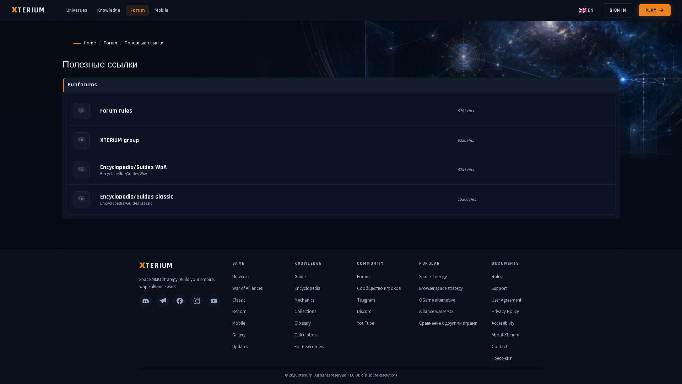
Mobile (161, 10)
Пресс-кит (502, 358)
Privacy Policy (505, 311)
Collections (305, 311)
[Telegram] (162, 300)
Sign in (618, 10)
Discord (364, 311)
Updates (240, 347)
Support (499, 288)
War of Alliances (247, 288)
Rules (497, 277)
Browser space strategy (441, 288)
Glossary (302, 323)
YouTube (365, 323)
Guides (300, 277)
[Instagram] (196, 300)
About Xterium (505, 335)
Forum (137, 10)
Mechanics (304, 300)
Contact (499, 347)
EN (591, 10)
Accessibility (503, 323)
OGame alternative (437, 300)
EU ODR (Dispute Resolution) (373, 375)
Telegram (366, 300)
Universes (77, 10)
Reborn (239, 311)
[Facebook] (179, 300)
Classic (238, 300)
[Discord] (145, 300)
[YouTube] (213, 300)
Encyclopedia (307, 288)
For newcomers (309, 347)
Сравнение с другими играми (448, 323)
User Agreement (506, 300)
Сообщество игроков (379, 288)
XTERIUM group (119, 140)
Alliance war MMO (436, 311)
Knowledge (108, 10)
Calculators (305, 335)
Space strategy (433, 277)
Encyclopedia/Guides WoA (133, 167)
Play (650, 10)
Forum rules (116, 111)
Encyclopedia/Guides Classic (136, 197)
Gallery (238, 335)
